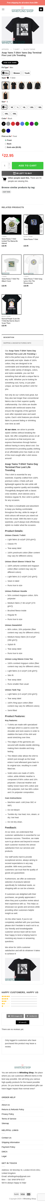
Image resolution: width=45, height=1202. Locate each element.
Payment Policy (8, 1147)
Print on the (7, 136)
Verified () (33, 1016)
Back (9, 144)
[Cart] (41, 9)
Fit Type (5, 67)
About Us (6, 1105)
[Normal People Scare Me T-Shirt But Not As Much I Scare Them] (11, 304)
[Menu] (3, 9)
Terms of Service (9, 1119)
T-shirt (16, 49)
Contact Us (6, 1138)
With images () (16, 1016)
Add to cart (28, 165)
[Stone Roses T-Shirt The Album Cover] (11, 264)
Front (9, 140)
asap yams (6, 192)
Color (4, 118)
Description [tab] (8, 337)
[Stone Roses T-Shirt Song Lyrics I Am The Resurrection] (33, 264)
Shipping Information (11, 1142)
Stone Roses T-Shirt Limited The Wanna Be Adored (10, 241)
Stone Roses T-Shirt (31, 239)
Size (4, 102)
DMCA (4, 1152)
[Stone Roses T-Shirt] (33, 224)
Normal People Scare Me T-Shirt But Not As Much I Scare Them (11, 321)
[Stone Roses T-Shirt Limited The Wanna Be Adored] (11, 224)
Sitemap (5, 1123)
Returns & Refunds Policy (13, 1109)
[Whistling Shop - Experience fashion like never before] (22, 9)
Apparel (5, 49)
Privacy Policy (8, 1114)
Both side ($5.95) (14, 147)
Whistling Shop (26, 1073)
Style (5, 78)
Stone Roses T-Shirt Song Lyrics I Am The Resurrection (33, 281)
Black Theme (29, 49)
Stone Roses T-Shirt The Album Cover (10, 280)
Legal (4, 1156)
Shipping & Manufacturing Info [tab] (17, 343)
